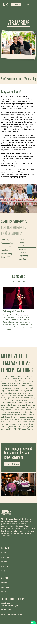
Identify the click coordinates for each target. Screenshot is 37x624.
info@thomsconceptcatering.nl (12, 614)
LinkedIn (4, 592)
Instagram (5, 587)
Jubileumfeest (7, 246)
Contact (4, 571)
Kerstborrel (5, 250)
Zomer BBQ (5, 257)
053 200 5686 (6, 610)
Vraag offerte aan (12, 464)
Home (3, 552)
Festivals (4, 241)
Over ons (4, 566)
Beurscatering (6, 254)
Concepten (5, 557)
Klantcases (5, 562)
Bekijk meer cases (18, 281)
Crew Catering (24, 259)
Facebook (4, 583)
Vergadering (23, 255)
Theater (4, 244)
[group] (18, 309)
